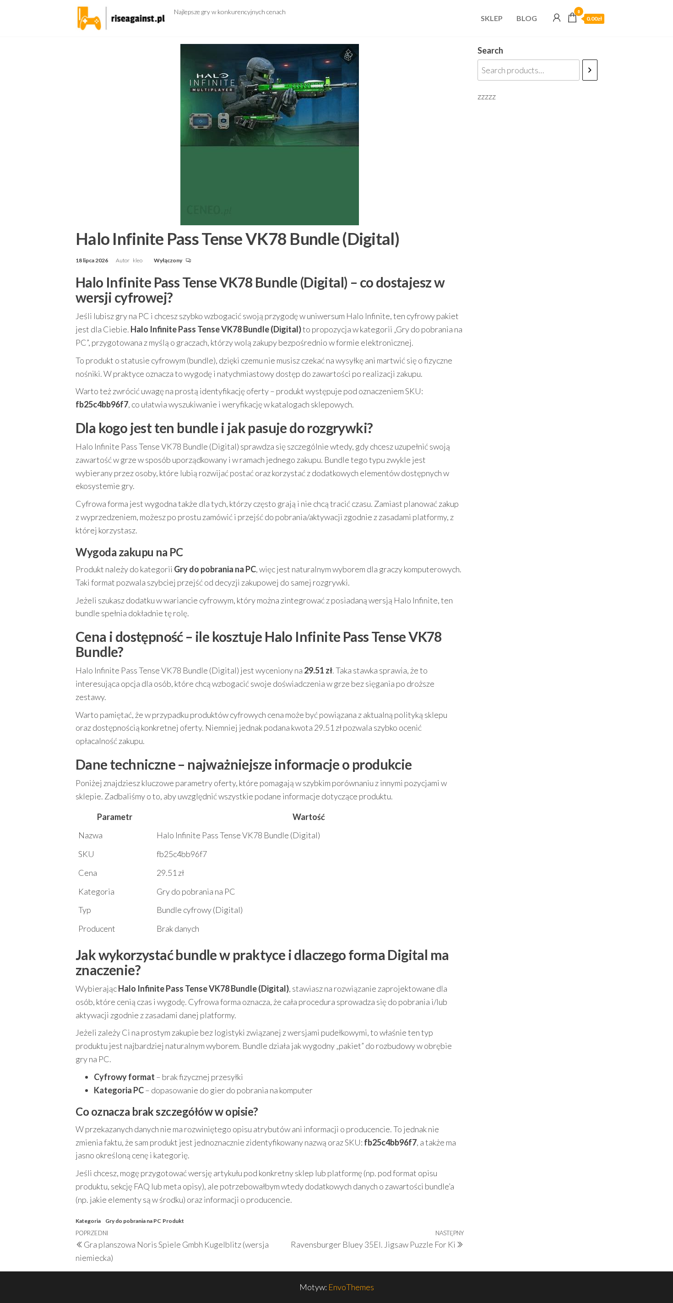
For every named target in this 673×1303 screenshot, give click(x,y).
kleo (138, 260)
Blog (526, 18)
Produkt (173, 1220)
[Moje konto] (557, 17)
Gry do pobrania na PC (133, 1220)
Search (490, 50)
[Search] (589, 70)
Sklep (492, 18)
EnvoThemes (351, 1287)
